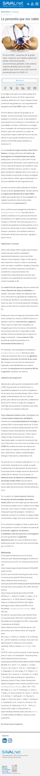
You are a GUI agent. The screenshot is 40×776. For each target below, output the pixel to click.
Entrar (32, 4)
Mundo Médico (5, 12)
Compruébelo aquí (16, 773)
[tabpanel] (20, 38)
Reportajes (16, 12)
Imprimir (21, 80)
